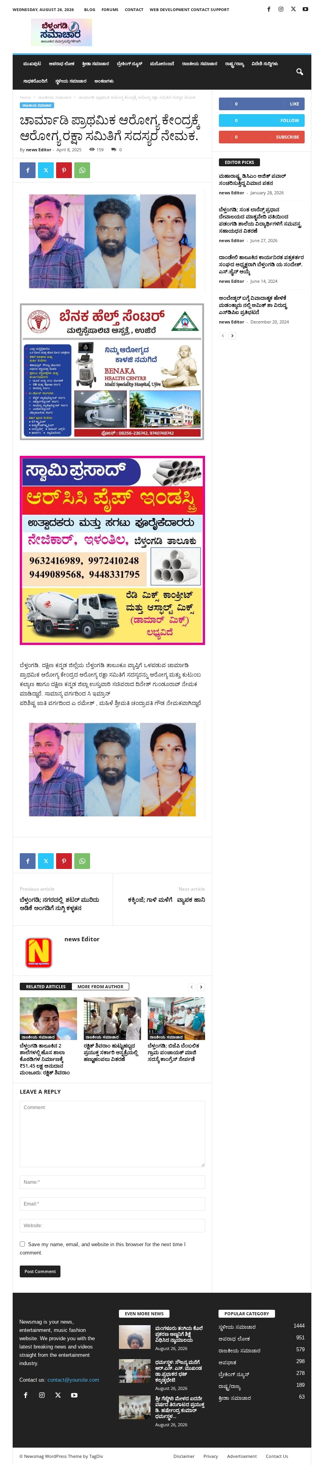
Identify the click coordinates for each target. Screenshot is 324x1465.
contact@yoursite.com (73, 1380)
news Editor (38, 149)
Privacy (210, 1456)
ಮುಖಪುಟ (32, 63)
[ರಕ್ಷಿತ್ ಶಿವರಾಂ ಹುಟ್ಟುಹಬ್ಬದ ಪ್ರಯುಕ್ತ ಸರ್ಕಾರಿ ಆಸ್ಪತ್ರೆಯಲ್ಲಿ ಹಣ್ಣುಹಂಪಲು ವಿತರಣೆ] (112, 1018)
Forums (110, 9)
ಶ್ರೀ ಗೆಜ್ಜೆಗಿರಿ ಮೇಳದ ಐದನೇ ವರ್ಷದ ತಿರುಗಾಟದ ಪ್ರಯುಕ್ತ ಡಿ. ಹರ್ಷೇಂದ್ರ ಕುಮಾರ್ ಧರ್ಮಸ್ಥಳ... (179, 1407)
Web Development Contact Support (189, 9)
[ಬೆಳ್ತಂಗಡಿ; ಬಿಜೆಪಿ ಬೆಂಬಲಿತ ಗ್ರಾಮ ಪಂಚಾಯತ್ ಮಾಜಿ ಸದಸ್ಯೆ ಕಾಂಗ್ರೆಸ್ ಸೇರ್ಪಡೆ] (176, 1018)
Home (25, 97)
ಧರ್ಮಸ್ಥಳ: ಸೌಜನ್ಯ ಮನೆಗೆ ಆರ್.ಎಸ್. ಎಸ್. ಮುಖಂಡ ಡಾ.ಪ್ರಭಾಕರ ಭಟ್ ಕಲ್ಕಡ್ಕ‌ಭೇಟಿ (178, 1371)
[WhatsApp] (82, 170)
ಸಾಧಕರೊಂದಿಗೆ (35, 81)
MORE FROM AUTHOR (100, 986)
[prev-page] (192, 987)
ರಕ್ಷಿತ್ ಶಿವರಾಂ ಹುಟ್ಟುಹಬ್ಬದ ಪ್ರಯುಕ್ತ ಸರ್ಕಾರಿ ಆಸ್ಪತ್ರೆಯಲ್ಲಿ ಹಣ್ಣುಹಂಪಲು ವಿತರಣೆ (111, 1052)
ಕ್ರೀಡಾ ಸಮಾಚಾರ (95, 63)
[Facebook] (268, 9)
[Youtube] (305, 9)
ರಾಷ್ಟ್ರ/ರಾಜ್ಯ (234, 63)
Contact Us (277, 1456)
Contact (134, 9)
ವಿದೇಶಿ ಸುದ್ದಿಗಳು (265, 63)
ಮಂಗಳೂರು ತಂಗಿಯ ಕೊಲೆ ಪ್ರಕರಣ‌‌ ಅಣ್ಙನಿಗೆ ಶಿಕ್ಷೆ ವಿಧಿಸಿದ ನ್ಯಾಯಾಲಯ (179, 1334)
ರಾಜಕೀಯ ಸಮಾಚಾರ (199, 63)
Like (294, 104)
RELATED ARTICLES (46, 986)
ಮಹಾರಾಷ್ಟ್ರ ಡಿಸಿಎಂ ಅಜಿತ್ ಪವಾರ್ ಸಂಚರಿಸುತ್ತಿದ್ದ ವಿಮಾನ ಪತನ (252, 179)
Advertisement (242, 1456)
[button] (299, 72)
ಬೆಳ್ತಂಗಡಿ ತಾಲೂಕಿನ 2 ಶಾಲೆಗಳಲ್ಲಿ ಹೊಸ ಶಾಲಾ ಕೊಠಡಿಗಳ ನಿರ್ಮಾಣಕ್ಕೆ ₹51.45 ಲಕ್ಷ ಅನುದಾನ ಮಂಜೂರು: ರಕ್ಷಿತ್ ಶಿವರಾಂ (45, 1059)
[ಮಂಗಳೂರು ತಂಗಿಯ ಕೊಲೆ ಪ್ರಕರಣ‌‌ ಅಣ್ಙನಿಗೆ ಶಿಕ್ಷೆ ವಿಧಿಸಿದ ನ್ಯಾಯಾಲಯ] (135, 1337)
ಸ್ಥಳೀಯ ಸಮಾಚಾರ (71, 81)
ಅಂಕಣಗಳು (104, 81)
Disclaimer (183, 1456)
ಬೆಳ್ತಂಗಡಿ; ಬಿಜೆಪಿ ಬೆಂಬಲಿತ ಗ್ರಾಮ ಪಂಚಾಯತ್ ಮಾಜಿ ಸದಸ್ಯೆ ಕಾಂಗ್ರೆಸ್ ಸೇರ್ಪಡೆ (173, 1052)
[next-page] (201, 987)
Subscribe (287, 137)
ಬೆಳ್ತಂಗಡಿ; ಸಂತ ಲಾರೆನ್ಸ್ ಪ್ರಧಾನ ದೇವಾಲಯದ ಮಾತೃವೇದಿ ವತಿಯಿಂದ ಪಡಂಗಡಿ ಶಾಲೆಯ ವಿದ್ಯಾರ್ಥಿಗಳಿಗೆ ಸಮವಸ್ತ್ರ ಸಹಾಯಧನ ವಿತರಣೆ (260, 220)
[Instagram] (281, 9)
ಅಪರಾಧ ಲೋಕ (61, 63)
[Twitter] (293, 9)
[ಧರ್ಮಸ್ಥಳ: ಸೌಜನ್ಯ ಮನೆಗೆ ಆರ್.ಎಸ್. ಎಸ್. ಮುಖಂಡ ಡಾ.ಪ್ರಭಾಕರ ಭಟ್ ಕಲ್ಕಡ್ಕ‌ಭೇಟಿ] (135, 1371)
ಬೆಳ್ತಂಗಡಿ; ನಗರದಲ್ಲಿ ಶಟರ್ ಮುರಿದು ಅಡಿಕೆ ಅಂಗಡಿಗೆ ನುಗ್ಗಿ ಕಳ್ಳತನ (59, 903)
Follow (290, 120)
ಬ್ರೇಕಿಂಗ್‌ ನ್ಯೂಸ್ (129, 63)
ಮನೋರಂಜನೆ (162, 63)
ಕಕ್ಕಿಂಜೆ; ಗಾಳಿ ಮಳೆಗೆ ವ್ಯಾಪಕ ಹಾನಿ (166, 899)
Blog (89, 9)
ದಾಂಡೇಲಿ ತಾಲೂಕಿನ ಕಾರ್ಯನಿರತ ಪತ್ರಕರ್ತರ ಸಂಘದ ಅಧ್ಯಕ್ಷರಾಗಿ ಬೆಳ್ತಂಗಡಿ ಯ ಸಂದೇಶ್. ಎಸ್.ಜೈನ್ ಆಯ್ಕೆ (261, 264)
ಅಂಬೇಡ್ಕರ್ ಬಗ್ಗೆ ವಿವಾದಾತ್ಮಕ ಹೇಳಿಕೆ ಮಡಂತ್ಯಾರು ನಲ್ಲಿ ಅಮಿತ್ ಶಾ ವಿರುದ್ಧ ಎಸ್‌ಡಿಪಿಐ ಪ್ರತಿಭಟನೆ (252, 305)
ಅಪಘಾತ (227, 1362)
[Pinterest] (64, 170)
